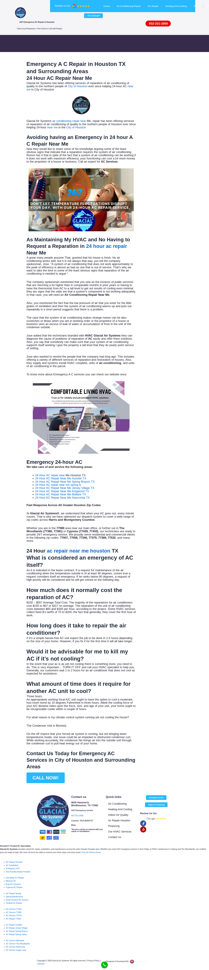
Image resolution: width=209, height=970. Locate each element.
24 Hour (40, 475)
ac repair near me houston (78, 551)
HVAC (197, 6)
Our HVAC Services (119, 831)
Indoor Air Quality (118, 814)
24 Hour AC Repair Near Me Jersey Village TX (64, 488)
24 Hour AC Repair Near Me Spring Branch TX (65, 481)
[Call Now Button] (104, 965)
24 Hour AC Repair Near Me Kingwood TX (62, 491)
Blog (73, 825)
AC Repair (153, 6)
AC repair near (55, 475)
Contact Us (114, 837)
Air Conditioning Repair (129, 6)
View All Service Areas (91, 852)
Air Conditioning (117, 803)
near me (52, 127)
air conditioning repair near (69, 121)
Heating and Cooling (176, 6)
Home (107, 6)
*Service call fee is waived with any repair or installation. (87, 830)
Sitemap (40, 964)
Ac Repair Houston (119, 820)
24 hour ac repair (106, 246)
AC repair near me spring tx (63, 484)
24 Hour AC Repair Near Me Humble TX (60, 478)
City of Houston (78, 86)
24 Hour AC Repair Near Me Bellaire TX (60, 494)
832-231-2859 (77, 816)
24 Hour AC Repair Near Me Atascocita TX (62, 497)
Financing (113, 826)
